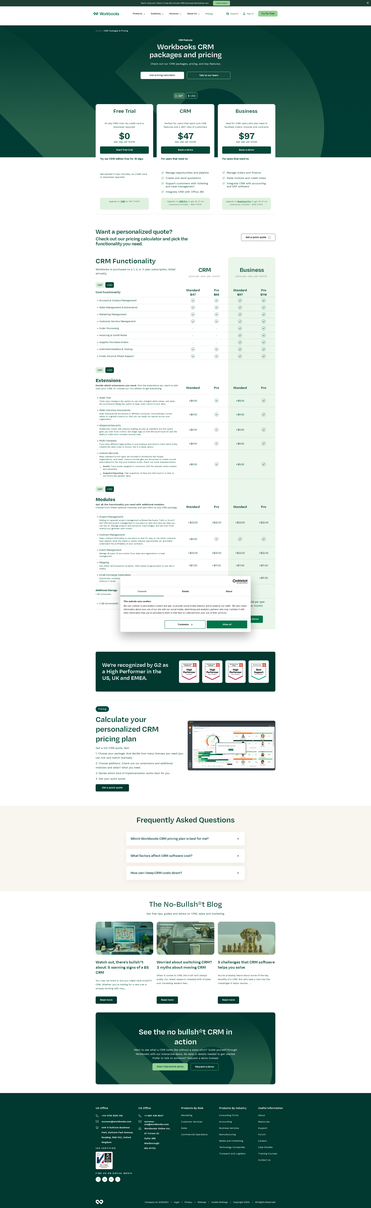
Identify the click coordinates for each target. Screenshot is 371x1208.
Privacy (188, 1202)
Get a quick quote (256, 237)
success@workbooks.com (116, 1121)
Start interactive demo (170, 1066)
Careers (262, 1141)
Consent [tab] (142, 591)
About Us (192, 13)
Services (174, 13)
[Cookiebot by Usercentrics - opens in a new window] (235, 581)
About (261, 1115)
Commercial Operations (194, 1134)
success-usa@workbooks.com (156, 1123)
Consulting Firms (228, 1115)
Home (99, 31)
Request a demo (204, 1066)
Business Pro (244, 201)
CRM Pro (183, 201)
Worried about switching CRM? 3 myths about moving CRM (184, 965)
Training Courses (267, 1153)
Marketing (186, 1115)
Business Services (229, 1128)
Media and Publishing (231, 1141)
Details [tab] (185, 591)
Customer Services (191, 1122)
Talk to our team (208, 75)
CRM (123, 201)
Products (137, 13)
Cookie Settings (219, 1202)
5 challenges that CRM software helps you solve (246, 965)
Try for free (267, 13)
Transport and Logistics (232, 1153)
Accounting (225, 1122)
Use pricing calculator (162, 75)
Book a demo (185, 150)
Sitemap (202, 1202)
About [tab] (229, 591)
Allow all (227, 624)
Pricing (209, 14)
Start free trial (124, 150)
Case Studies (265, 1147)
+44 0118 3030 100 (112, 1115)
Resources (264, 1122)
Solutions (156, 13)
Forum (262, 1134)
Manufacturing (227, 1134)
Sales (184, 1128)
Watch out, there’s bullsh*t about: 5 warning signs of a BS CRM (122, 967)
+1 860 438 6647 (153, 1115)
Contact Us (264, 1160)
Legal (176, 1202)
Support (262, 1128)
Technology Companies (232, 1147)
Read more (106, 1000)
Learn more (221, 3)
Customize (183, 624)
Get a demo (252, 619)
